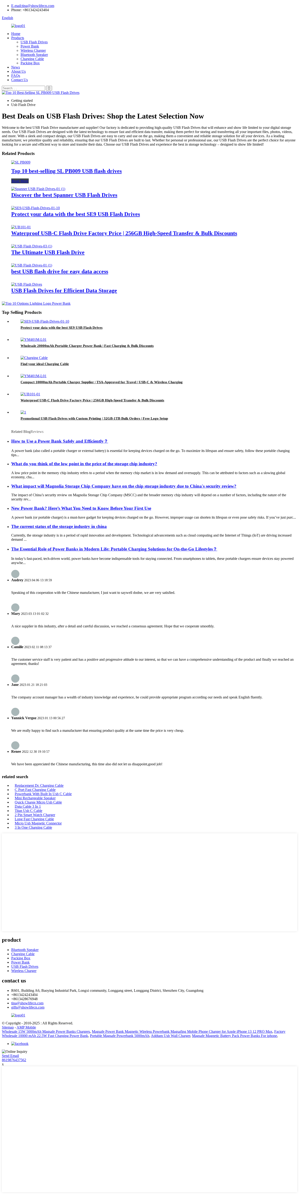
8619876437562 (14, 1060)
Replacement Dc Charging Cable (39, 785)
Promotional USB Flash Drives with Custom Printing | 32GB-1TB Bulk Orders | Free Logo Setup (94, 418)
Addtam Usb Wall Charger (170, 1036)
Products (17, 38)
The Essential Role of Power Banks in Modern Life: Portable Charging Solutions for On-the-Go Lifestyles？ (114, 549)
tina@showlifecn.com (27, 1003)
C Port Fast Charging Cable (35, 790)
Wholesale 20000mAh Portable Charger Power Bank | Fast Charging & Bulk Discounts (87, 346)
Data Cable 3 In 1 (28, 806)
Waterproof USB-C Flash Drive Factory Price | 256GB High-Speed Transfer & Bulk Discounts (124, 233)
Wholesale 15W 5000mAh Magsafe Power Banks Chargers (46, 1031)
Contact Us (19, 80)
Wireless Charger (33, 50)
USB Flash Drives (34, 42)
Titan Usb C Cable (28, 811)
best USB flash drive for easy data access (59, 271)
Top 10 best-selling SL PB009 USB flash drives (66, 171)
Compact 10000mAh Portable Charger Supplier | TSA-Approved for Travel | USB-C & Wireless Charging (102, 382)
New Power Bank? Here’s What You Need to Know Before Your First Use (81, 508)
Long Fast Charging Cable (34, 819)
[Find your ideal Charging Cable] (34, 358)
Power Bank (30, 46)
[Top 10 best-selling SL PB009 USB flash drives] (20, 162)
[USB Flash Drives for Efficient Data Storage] (26, 284)
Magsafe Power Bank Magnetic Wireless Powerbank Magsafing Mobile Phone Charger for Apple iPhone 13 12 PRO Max (182, 1031)
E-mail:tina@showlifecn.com (32, 6)
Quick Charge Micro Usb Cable (38, 802)
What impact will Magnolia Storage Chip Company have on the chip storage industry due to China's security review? (123, 486)
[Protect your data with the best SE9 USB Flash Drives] (35, 208)
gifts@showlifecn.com (27, 1007)
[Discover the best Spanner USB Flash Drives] (38, 189)
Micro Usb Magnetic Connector (38, 823)
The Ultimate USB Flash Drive (48, 252)
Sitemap (8, 1027)
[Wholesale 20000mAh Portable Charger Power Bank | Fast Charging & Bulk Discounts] (33, 340)
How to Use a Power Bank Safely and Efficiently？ (59, 441)
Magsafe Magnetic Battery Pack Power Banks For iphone (234, 1036)
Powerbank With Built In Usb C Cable (43, 794)
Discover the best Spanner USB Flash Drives (64, 195)
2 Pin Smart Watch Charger (35, 815)
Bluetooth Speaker (34, 55)
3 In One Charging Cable (33, 827)
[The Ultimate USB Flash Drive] (31, 246)
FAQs (15, 76)
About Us (18, 71)
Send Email (10, 1056)
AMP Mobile (26, 1027)
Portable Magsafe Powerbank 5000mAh (119, 1036)
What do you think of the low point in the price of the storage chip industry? (84, 463)
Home (15, 34)
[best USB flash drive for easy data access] (31, 265)
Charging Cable (32, 59)
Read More (20, 181)
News (15, 67)
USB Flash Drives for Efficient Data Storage (64, 290)
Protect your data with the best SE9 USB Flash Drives (75, 214)
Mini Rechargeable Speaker (35, 798)
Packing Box (30, 63)
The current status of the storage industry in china (59, 526)
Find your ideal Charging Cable (45, 364)
